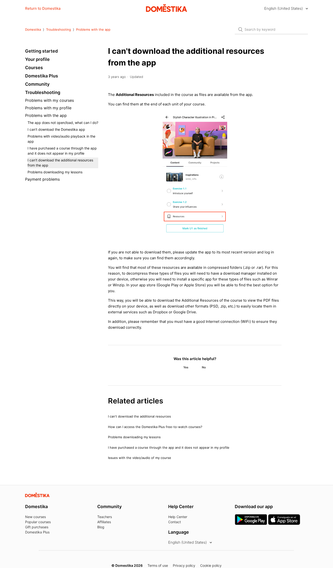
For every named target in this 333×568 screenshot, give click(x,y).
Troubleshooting (58, 29)
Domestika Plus (41, 75)
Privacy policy (184, 565)
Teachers (104, 517)
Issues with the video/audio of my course (139, 458)
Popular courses (38, 522)
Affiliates (104, 522)
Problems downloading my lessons (55, 172)
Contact (174, 522)
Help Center (177, 517)
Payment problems (42, 179)
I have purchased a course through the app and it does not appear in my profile (62, 150)
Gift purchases (36, 527)
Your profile (37, 59)
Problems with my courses (49, 100)
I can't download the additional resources (139, 416)
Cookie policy (211, 565)
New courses (35, 517)
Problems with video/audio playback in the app (61, 138)
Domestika (33, 29)
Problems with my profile (48, 107)
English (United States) (284, 8)
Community (37, 84)
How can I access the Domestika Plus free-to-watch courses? (155, 427)
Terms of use (157, 565)
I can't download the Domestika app (56, 129)
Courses (34, 67)
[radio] (185, 367)
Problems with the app (93, 29)
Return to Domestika (42, 8)
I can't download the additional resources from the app (60, 162)
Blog (100, 527)
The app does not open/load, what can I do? (63, 123)
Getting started (41, 51)
